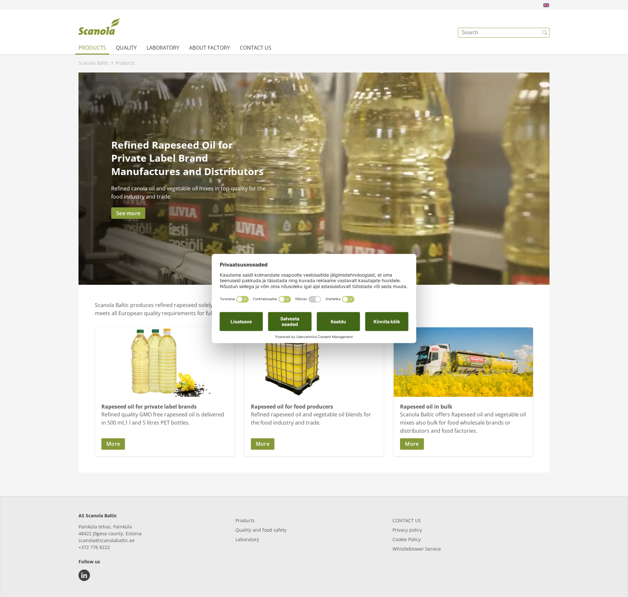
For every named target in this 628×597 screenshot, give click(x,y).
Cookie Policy (406, 539)
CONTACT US (406, 520)
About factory (209, 47)
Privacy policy (407, 530)
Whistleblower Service (416, 549)
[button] (164, 444)
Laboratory (163, 47)
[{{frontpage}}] (99, 28)
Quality (126, 47)
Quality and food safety (261, 530)
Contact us (255, 47)
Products (92, 47)
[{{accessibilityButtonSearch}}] (545, 33)
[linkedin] (84, 575)
